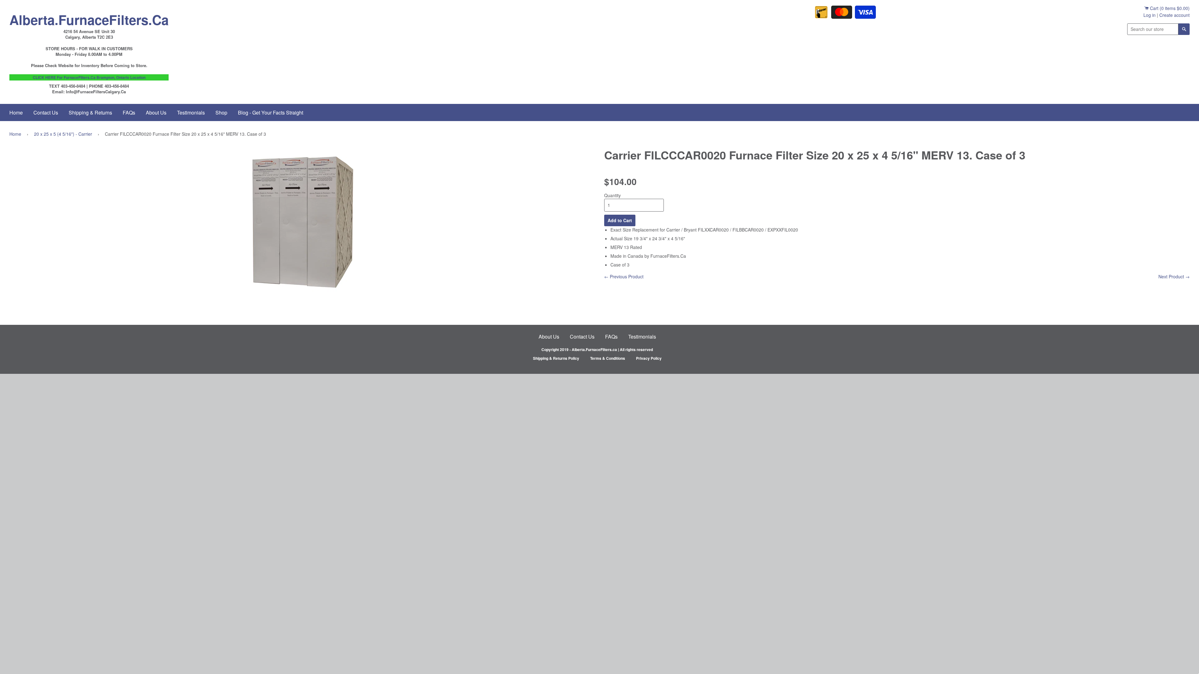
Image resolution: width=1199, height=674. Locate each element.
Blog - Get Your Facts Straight (270, 112)
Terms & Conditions (607, 358)
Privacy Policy (649, 358)
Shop (221, 112)
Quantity (612, 195)
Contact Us (45, 112)
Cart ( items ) (1169, 8)
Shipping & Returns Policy (556, 358)
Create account (1174, 15)
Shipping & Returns (90, 112)
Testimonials (191, 112)
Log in (1149, 15)
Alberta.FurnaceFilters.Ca (89, 18)
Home (16, 112)
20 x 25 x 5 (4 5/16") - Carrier (63, 134)
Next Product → (1174, 276)
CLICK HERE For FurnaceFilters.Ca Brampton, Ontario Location (89, 77)
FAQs (129, 112)
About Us (156, 112)
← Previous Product (624, 276)
